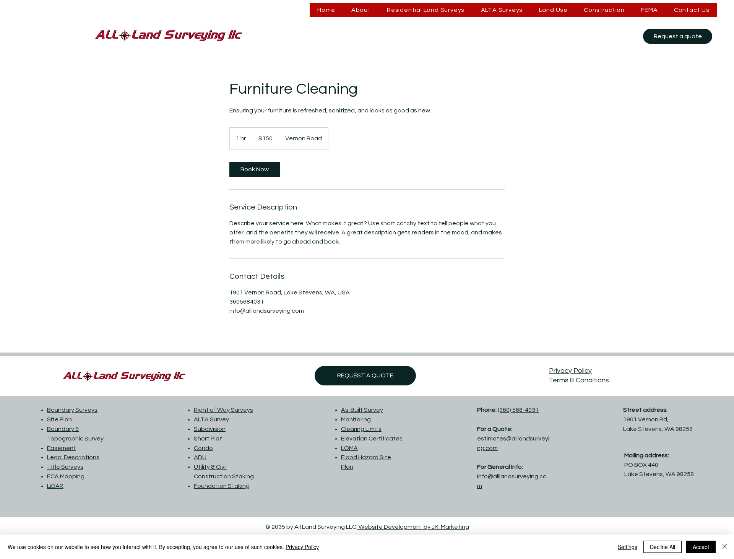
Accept (701, 547)
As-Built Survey (362, 410)
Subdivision (210, 429)
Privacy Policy (570, 370)
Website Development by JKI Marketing (413, 527)
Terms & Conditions (579, 380)
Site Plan (59, 419)
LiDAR (55, 486)
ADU (200, 457)
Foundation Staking (222, 486)
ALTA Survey (211, 419)
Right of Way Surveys (223, 410)
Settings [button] (627, 547)
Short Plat (208, 438)
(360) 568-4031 (518, 410)
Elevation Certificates (372, 438)
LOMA (349, 448)
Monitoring (356, 419)
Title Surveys (65, 467)
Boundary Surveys (72, 410)
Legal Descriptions (73, 457)
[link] (254, 169)
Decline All (662, 547)
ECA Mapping (65, 476)
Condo (203, 448)
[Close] (724, 547)
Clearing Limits (361, 429)
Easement (61, 448)
